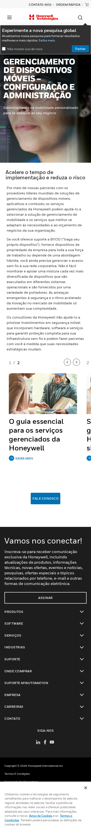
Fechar (80, 49)
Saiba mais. (47, 40)
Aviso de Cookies (40, 815)
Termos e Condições (17, 773)
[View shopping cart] (87, 4)
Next (76, 366)
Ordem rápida (68, 4)
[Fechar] (86, 788)
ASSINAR (45, 598)
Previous (68, 366)
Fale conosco (45, 498)
